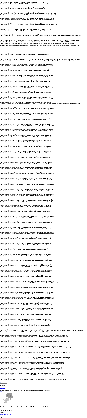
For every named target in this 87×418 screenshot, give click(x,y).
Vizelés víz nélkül (2, 388)
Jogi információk (5, 414)
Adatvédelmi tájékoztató (9, 414)
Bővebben (1, 391)
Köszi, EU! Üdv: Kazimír (3, 404)
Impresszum (1, 414)
